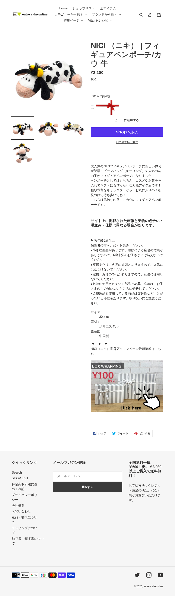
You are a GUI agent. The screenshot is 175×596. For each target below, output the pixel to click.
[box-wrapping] (127, 411)
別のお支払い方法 (127, 142)
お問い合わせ (21, 511)
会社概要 (18, 505)
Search (17, 472)
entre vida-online (153, 586)
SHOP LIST (20, 478)
